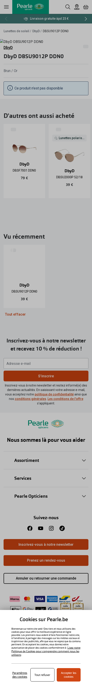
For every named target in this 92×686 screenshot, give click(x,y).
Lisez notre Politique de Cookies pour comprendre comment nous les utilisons (45, 651)
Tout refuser (42, 675)
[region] (46, 648)
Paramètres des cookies (19, 675)
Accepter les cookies (68, 675)
